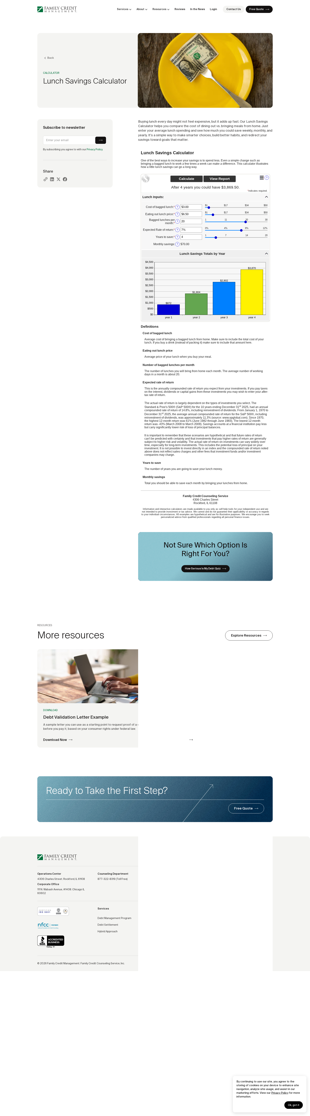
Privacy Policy (279, 1092)
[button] (124, 9)
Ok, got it (293, 1105)
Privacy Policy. (95, 149)
